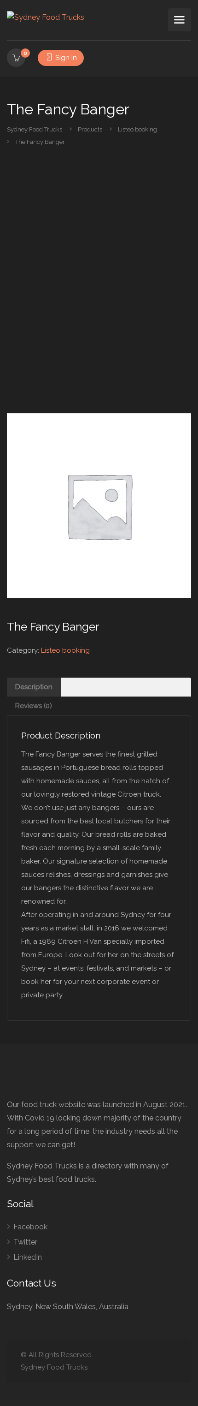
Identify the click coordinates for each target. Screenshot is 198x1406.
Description (33, 687)
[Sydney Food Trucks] (45, 16)
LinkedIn (27, 1257)
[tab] (99, 687)
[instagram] (171, 1361)
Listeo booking (65, 650)
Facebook (30, 1226)
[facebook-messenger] (156, 1361)
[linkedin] (141, 1361)
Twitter (25, 1242)
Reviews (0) (33, 706)
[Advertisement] (99, 289)
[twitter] (126, 1361)
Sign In (65, 58)
